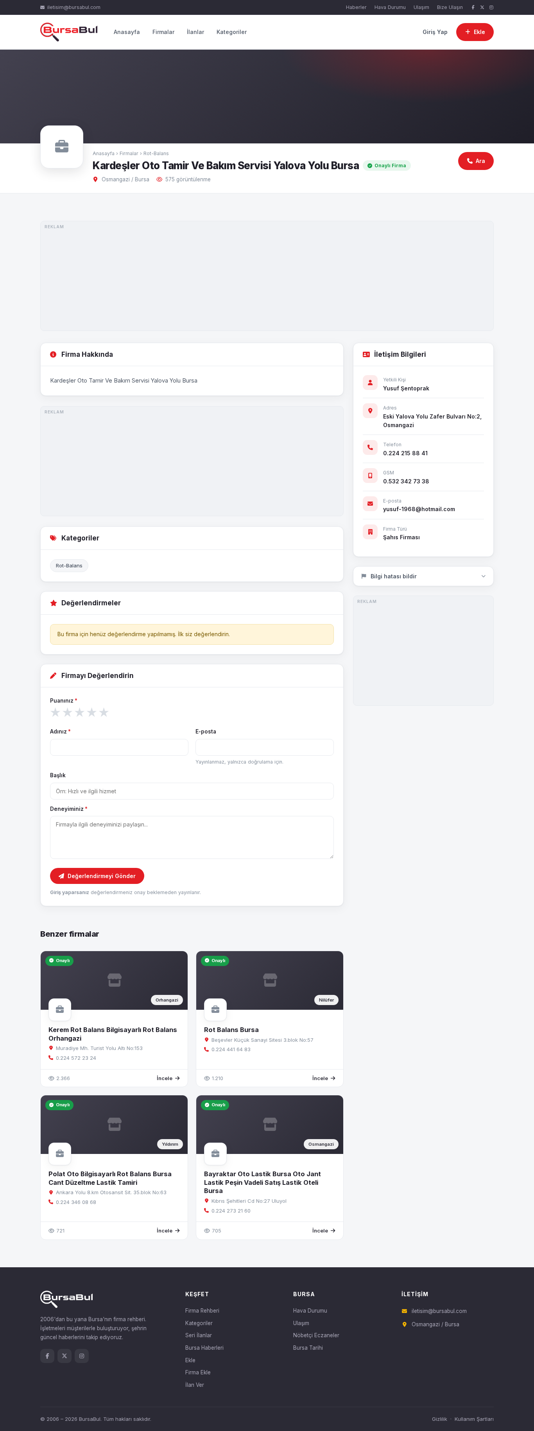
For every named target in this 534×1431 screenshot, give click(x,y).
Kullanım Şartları (474, 1419)
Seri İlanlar (198, 1335)
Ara (480, 160)
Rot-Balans (156, 153)
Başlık (58, 775)
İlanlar (195, 32)
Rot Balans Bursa (231, 1030)
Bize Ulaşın (450, 7)
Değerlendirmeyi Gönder (102, 876)
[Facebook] (473, 7)
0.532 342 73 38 (406, 481)
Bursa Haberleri (204, 1348)
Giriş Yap (435, 32)
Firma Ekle (198, 1372)
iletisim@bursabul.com (73, 7)
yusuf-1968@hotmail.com (419, 509)
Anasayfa (127, 32)
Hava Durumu (390, 7)
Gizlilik (439, 1419)
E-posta (205, 731)
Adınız (60, 731)
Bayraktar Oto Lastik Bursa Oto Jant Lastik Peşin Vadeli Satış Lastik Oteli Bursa (262, 1182)
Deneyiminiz (69, 809)
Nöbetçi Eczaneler (316, 1335)
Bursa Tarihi (308, 1348)
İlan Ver (194, 1385)
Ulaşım (421, 7)
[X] (482, 7)
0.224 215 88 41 (405, 453)
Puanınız (63, 701)
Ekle (190, 1360)
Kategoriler (232, 32)
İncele (164, 1078)
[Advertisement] (267, 276)
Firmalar (163, 32)
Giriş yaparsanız (69, 892)
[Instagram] (491, 7)
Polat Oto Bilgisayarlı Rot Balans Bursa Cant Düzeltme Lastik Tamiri (110, 1178)
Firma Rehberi (202, 1311)
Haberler (356, 7)
